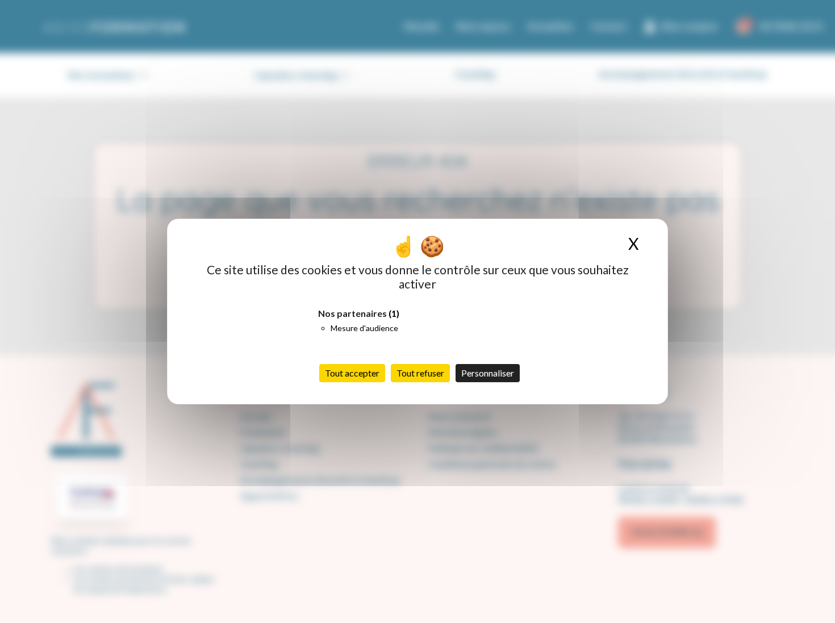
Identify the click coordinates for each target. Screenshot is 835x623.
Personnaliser (487, 372)
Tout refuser (420, 372)
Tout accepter (352, 372)
